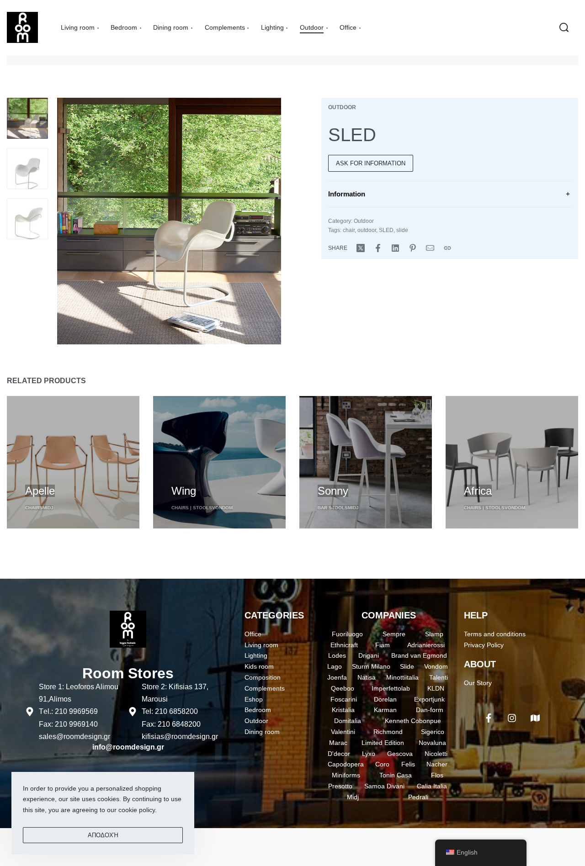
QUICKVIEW (44, 473)
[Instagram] (511, 718)
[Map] (535, 718)
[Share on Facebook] (378, 248)
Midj (48, 507)
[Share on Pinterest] (413, 248)
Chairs (34, 507)
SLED (386, 230)
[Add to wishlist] (78, 475)
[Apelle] (73, 462)
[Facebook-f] (488, 718)
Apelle (40, 491)
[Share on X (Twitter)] (360, 248)
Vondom (222, 507)
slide (402, 230)
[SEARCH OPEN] (564, 27)
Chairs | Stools (191, 507)
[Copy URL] (447, 248)
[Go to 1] (27, 118)
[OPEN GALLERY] (169, 221)
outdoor (366, 230)
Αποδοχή (103, 835)
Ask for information (370, 163)
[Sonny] (365, 462)
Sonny (333, 491)
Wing (183, 491)
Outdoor (342, 107)
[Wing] (219, 462)
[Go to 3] (27, 218)
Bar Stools (333, 507)
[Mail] (430, 248)
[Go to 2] (27, 168)
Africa (478, 491)
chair (349, 230)
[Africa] (512, 462)
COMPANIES (389, 615)
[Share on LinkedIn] (395, 248)
